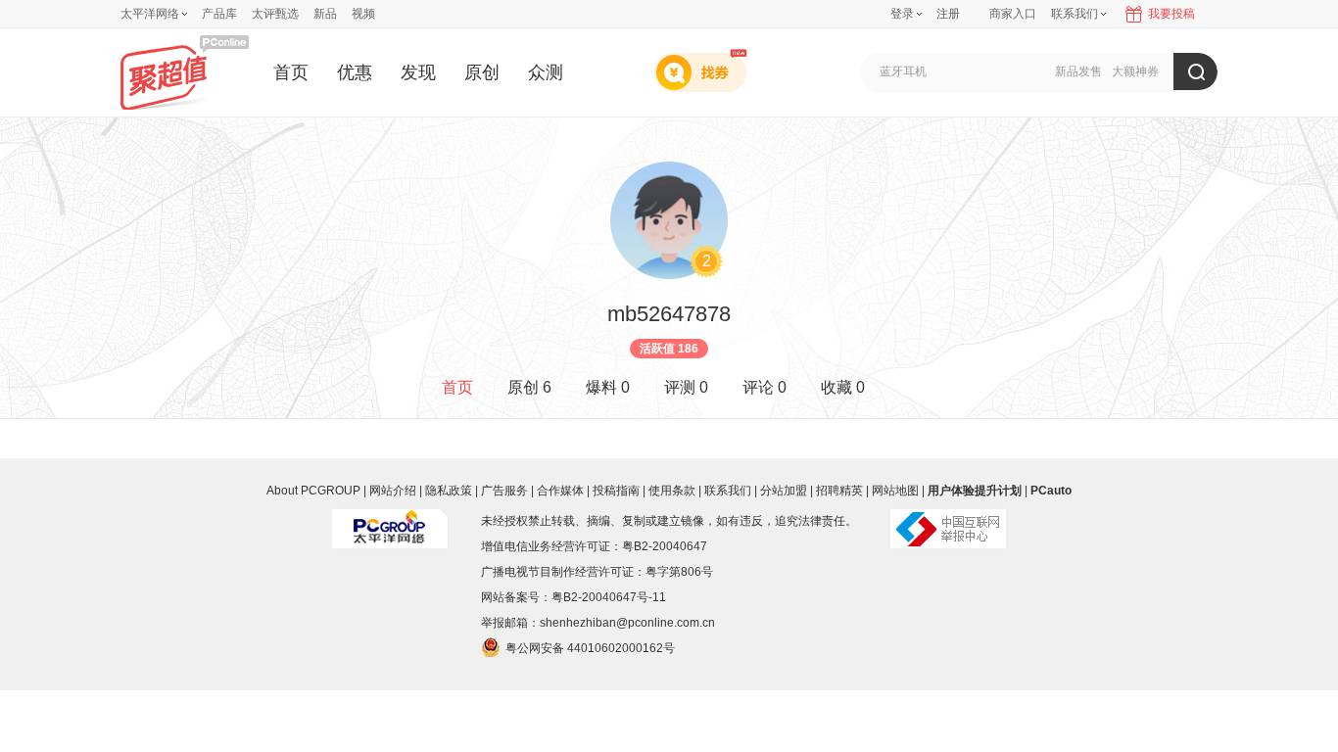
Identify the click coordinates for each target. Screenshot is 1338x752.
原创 (482, 72)
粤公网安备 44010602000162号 (590, 648)
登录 (902, 14)
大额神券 (1135, 71)
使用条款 (671, 490)
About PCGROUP (313, 490)
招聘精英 (839, 490)
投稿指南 (616, 490)
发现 (418, 72)
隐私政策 (448, 490)
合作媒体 (560, 490)
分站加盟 (783, 490)
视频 (363, 14)
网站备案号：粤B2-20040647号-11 (573, 597)
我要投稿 (1171, 14)
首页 (291, 72)
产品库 (219, 14)
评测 (686, 387)
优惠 (354, 72)
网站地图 (895, 490)
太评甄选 (275, 14)
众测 (545, 72)
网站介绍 (392, 490)
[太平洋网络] (390, 521)
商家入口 (1012, 14)
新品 (325, 14)
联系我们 (727, 490)
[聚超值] (184, 72)
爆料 (608, 387)
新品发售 (1078, 71)
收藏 (843, 387)
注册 (948, 14)
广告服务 (504, 490)
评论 (764, 387)
